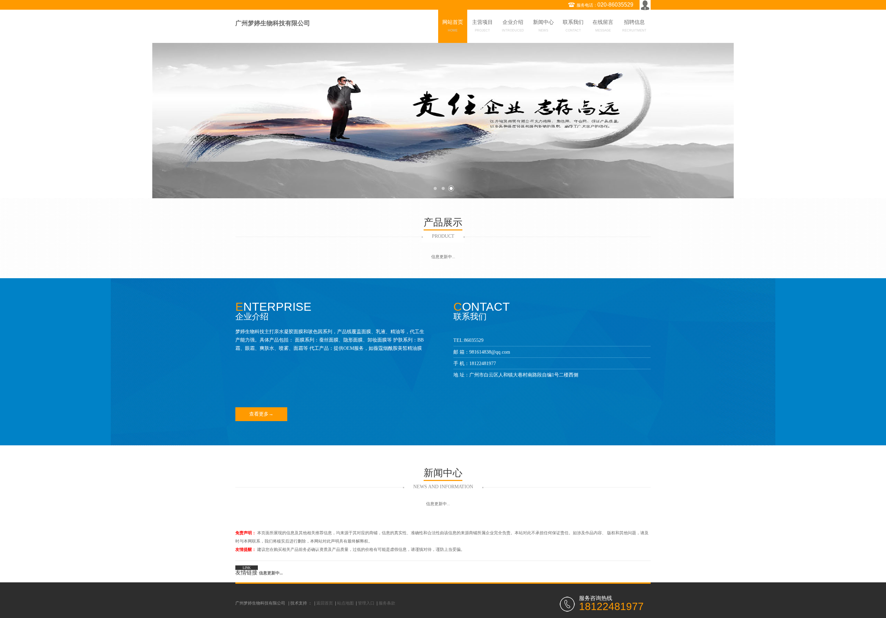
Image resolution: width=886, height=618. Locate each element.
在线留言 (603, 25)
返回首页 (324, 603)
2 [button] (443, 188)
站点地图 (345, 603)
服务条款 (387, 603)
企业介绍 (513, 25)
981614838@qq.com (489, 352)
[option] (443, 120)
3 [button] (451, 188)
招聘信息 (634, 25)
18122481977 (482, 363)
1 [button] (435, 188)
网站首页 (452, 25)
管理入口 (366, 603)
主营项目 (482, 25)
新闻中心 (543, 25)
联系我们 (573, 25)
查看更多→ (261, 414)
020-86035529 (615, 5)
